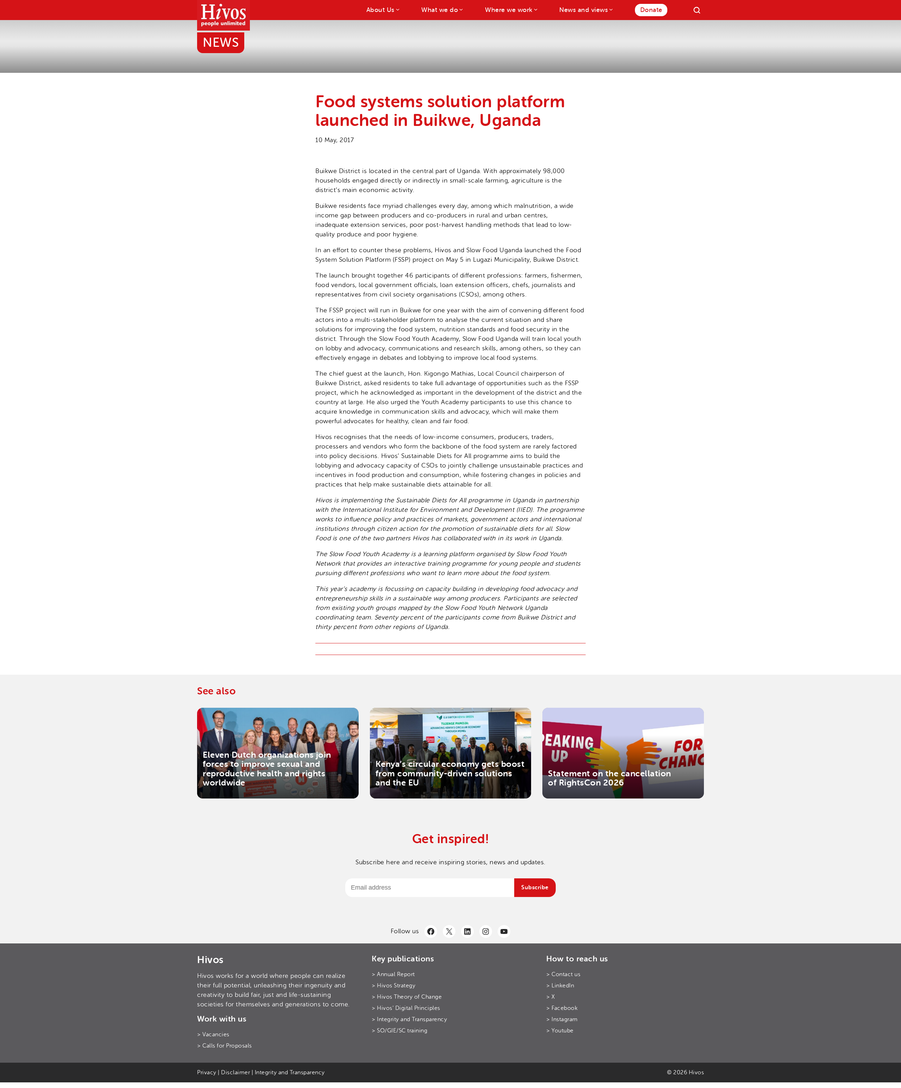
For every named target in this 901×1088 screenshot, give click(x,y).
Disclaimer (235, 1072)
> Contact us (563, 974)
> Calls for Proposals (224, 1046)
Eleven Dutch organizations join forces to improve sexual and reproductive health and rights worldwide (267, 769)
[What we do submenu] (460, 9)
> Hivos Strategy (393, 985)
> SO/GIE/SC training (399, 1030)
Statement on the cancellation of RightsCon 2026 (609, 778)
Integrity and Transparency (290, 1072)
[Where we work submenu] (535, 9)
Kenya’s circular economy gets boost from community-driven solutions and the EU (450, 773)
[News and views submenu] (610, 9)
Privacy (206, 1072)
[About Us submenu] (397, 9)
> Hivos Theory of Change (407, 997)
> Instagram (562, 1019)
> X (550, 997)
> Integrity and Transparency (409, 1019)
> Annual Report (393, 974)
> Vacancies (213, 1034)
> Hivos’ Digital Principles (406, 1008)
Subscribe (535, 887)
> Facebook (562, 1008)
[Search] (697, 10)
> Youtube (560, 1030)
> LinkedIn (560, 985)
